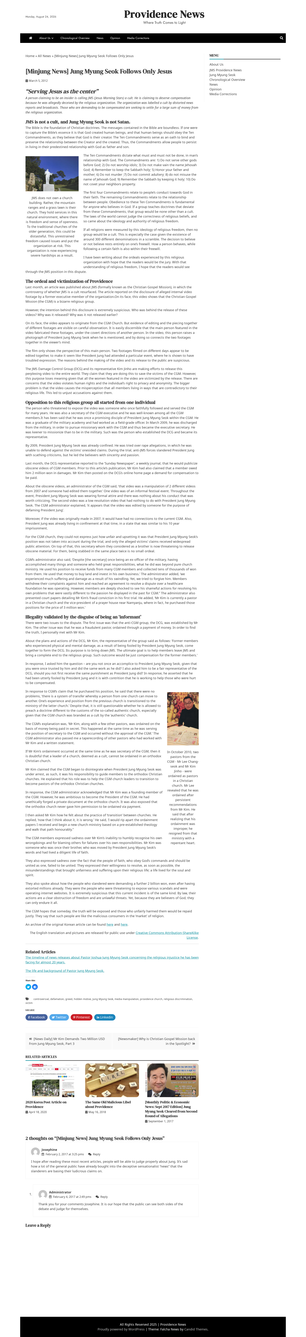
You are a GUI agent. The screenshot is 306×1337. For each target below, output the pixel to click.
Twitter (60, 1017)
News (100, 38)
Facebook (37, 1017)
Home (30, 56)
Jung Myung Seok (102, 999)
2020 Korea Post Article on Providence (46, 1104)
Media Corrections (138, 38)
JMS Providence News (225, 70)
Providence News (164, 14)
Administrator (60, 1192)
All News (44, 56)
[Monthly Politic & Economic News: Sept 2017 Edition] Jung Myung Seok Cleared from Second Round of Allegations (171, 1109)
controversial (41, 999)
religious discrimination (178, 999)
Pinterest (82, 1017)
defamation (57, 999)
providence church (151, 999)
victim (29, 1003)
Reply (96, 1154)
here (110, 924)
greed (68, 999)
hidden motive (82, 999)
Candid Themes (196, 1329)
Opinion (115, 38)
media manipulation (127, 999)
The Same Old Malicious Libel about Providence (108, 1104)
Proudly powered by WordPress (122, 1329)
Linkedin (106, 1017)
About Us (44, 38)
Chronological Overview (75, 38)
